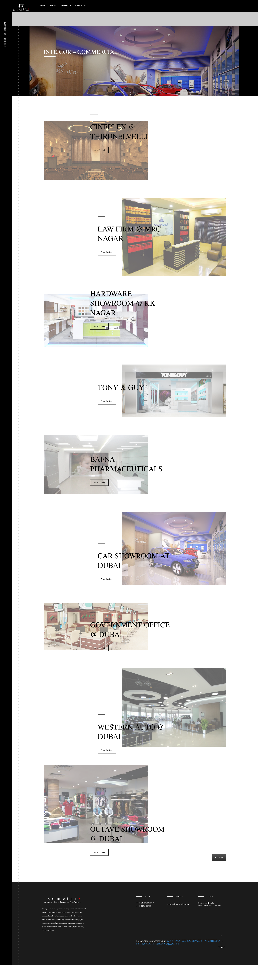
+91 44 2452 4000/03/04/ (145, 903)
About (53, 5)
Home (42, 5)
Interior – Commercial (5, 34)
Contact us (81, 5)
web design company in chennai (194, 941)
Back (221, 857)
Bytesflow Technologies (157, 944)
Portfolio (65, 5)
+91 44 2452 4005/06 (143, 906)
